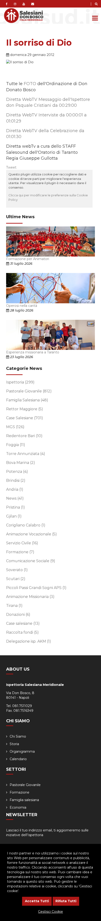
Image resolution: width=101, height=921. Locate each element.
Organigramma (22, 751)
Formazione (20, 552)
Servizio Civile (22, 543)
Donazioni (18, 614)
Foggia (15, 445)
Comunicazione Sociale (30, 561)
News (15, 498)
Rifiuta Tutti (65, 901)
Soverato (17, 570)
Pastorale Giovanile (29, 391)
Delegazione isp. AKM (28, 641)
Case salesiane (23, 623)
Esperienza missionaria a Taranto (32, 352)
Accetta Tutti (37, 901)
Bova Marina (20, 462)
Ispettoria (20, 382)
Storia (14, 744)
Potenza (17, 471)
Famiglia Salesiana (27, 400)
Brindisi (15, 480)
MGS (15, 427)
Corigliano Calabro (25, 525)
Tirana (14, 605)
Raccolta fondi (22, 632)
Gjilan (14, 516)
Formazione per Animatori (27, 259)
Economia (18, 807)
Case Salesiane (24, 418)
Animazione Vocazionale (31, 534)
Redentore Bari (24, 436)
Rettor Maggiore (24, 409)
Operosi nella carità (21, 306)
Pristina (15, 507)
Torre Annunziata (25, 453)
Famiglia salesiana (24, 800)
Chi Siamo (18, 736)
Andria (14, 489)
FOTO (30, 83)
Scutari (15, 579)
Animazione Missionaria (30, 596)
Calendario (18, 759)
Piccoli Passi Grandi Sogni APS (36, 587)
